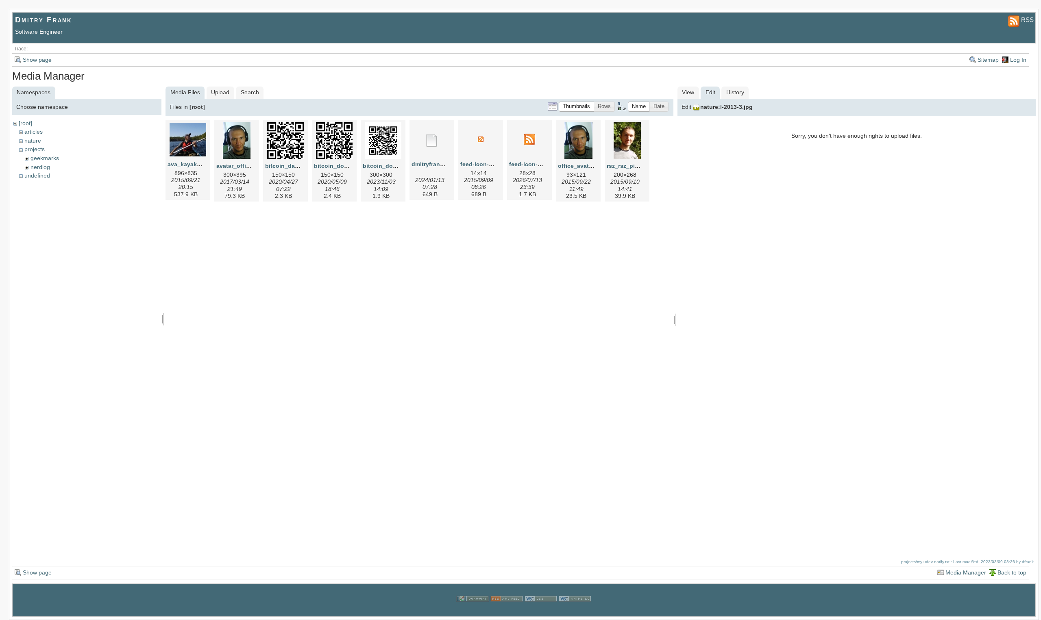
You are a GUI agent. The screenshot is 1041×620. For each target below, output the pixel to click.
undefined (37, 175)
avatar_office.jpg (239, 166)
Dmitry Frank (43, 19)
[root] (25, 123)
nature (32, 140)
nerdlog (40, 167)
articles (33, 131)
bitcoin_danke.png (291, 166)
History (735, 92)
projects (34, 149)
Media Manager (965, 572)
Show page (37, 59)
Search (250, 92)
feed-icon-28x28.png (537, 164)
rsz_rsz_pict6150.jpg (635, 166)
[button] (576, 107)
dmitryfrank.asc (433, 164)
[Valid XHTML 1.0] (575, 611)
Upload (220, 92)
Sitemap (988, 59)
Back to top (1011, 572)
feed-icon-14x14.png (489, 164)
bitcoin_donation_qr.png (348, 166)
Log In (1018, 59)
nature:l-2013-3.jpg (726, 107)
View (688, 92)
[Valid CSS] (541, 611)
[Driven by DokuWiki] (472, 611)
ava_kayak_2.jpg (191, 164)
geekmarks (44, 158)
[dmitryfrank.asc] (432, 140)
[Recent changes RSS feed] (506, 611)
